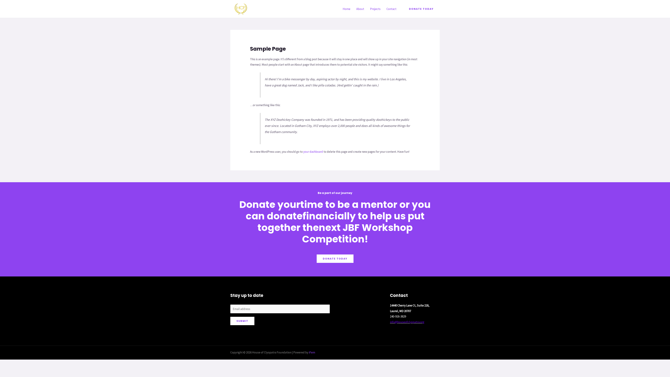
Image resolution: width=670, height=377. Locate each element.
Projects (375, 9)
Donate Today (335, 258)
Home (346, 9)
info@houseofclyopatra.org (407, 322)
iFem (312, 352)
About (360, 9)
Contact (391, 9)
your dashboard (313, 152)
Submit (242, 321)
